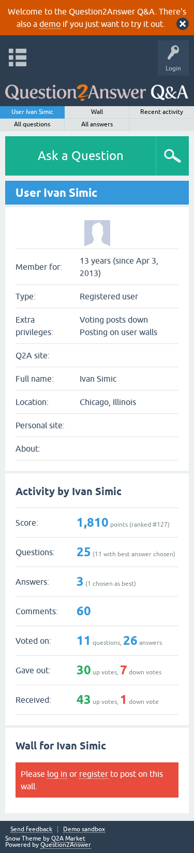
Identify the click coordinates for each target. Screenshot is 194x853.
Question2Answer (65, 844)
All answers (97, 124)
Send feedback (31, 829)
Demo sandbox (84, 829)
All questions (32, 124)
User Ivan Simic (32, 111)
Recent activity (161, 111)
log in (57, 773)
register (93, 773)
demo (50, 23)
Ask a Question (81, 156)
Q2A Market (68, 838)
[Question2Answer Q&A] (96, 88)
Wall (97, 111)
